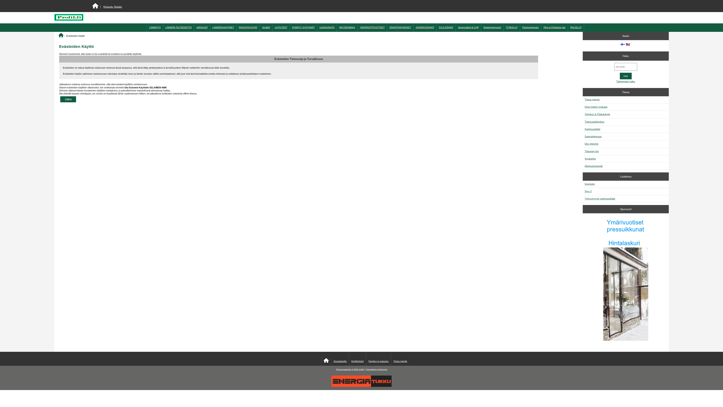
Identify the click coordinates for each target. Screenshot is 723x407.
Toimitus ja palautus (378, 361)
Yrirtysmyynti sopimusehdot (600, 198)
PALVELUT (576, 27)
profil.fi (361, 369)
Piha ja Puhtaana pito (555, 27)
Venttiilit (266, 27)
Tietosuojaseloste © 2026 (347, 369)
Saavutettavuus (593, 136)
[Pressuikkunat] (625, 279)
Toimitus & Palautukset (597, 114)
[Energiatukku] (361, 386)
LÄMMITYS (155, 27)
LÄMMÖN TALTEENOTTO (178, 27)
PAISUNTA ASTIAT (248, 27)
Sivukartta (590, 158)
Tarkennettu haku (625, 81)
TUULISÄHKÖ (446, 27)
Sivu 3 (588, 191)
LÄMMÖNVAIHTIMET (223, 27)
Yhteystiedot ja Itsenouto (376, 369)
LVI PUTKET (281, 27)
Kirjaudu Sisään (112, 6)
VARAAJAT (202, 27)
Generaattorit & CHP (468, 27)
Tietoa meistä (592, 99)
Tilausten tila (592, 151)
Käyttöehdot (357, 361)
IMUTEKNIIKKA (347, 27)
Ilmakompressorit (492, 27)
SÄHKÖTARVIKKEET (400, 27)
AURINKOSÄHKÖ (425, 27)
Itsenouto (590, 184)
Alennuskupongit (594, 166)
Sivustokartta (340, 361)
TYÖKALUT (512, 27)
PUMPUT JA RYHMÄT (303, 27)
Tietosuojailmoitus (594, 121)
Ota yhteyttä (591, 143)
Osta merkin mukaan (596, 107)
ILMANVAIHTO (327, 27)
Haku (626, 55)
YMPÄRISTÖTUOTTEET (372, 27)
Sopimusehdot (592, 129)
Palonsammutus (530, 27)
